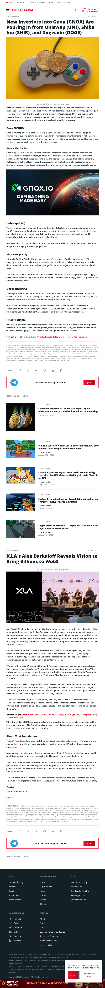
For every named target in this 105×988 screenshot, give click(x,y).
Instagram (82, 337)
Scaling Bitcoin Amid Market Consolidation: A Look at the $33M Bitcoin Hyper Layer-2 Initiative (68, 500)
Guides (43, 899)
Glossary (44, 904)
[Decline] (99, 962)
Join (89, 382)
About (42, 919)
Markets (12, 886)
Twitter (73, 337)
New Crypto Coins (78, 895)
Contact (43, 923)
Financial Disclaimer (49, 940)
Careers (43, 927)
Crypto (12, 891)
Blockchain (14, 895)
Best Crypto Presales (80, 891)
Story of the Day (16, 882)
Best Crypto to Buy (79, 882)
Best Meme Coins (78, 899)
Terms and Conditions (49, 936)
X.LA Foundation (18, 741)
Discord (66, 337)
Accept (73, 975)
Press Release (44, 404)
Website (40, 337)
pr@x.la (9, 797)
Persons (43, 891)
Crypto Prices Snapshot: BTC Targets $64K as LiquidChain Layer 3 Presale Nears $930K (68, 527)
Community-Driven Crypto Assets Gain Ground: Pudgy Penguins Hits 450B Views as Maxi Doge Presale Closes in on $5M (68, 475)
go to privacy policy (89, 975)
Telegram (57, 337)
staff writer (46, 452)
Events (43, 895)
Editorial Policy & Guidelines (52, 932)
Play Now (79, 983)
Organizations (46, 886)
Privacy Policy (46, 945)
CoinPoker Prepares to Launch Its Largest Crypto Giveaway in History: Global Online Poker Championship (68, 410)
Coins (42, 882)
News (11, 876)
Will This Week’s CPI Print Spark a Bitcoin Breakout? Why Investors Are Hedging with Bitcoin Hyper (68, 447)
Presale (48, 337)
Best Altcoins (76, 886)
